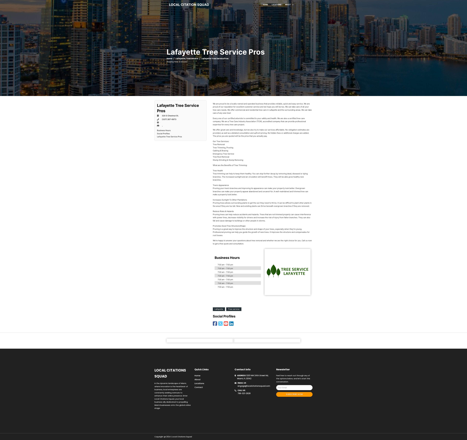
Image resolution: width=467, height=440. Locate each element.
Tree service (192, 58)
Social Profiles (163, 133)
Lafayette (180, 58)
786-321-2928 (244, 393)
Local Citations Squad (170, 373)
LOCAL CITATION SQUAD (189, 5)
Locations (276, 5)
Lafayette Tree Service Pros (169, 136)
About (197, 379)
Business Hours (164, 130)
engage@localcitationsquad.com (254, 386)
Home (265, 5)
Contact (198, 387)
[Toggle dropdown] (293, 5)
